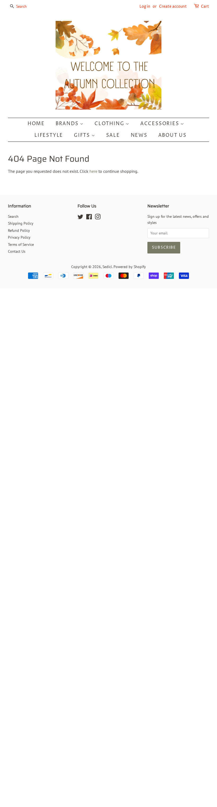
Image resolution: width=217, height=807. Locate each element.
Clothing (110, 123)
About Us (172, 135)
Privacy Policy (19, 237)
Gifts (83, 135)
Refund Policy (19, 230)
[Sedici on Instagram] (98, 217)
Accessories (160, 123)
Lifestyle (48, 135)
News (139, 135)
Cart (205, 6)
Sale (113, 135)
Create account (173, 6)
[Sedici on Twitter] (80, 217)
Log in (144, 6)
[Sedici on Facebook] (89, 217)
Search (13, 216)
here (93, 171)
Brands (68, 123)
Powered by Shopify (130, 266)
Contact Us (16, 251)
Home (36, 123)
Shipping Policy (20, 223)
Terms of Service (21, 244)
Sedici (107, 266)
